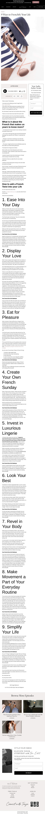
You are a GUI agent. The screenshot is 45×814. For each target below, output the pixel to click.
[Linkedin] (35, 805)
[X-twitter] (32, 805)
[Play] (5, 91)
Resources (8, 6)
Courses (32, 793)
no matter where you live (11, 191)
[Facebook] (32, 803)
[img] (24, 91)
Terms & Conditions (20, 813)
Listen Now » (12, 738)
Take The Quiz (40, 6)
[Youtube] (38, 805)
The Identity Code (12, 793)
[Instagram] (35, 803)
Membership (33, 794)
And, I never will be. (6, 104)
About (3, 6)
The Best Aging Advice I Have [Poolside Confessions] (12, 735)
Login (35, 6)
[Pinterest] (38, 803)
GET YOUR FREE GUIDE (36, 112)
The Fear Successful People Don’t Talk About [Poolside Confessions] (33, 715)
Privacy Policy (26, 813)
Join (30, 6)
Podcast (14, 6)
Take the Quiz (33, 784)
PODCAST (2, 11)
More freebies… (12, 797)
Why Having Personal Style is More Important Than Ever (12, 715)
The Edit (12, 794)
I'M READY (29, 773)
